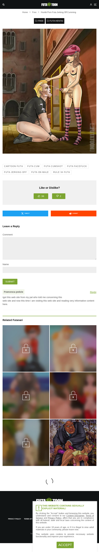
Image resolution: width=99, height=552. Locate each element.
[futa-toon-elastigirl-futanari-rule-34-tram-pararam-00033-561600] (26, 352)
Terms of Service (31, 519)
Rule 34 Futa (61, 172)
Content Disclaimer (75, 516)
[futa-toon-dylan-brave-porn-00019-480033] (73, 399)
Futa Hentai (56, 21)
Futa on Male (40, 172)
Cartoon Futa (13, 166)
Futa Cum (33, 166)
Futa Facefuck (77, 166)
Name (6, 264)
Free (41, 21)
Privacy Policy (14, 519)
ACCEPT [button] (65, 545)
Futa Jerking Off (15, 172)
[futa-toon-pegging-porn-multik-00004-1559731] (73, 352)
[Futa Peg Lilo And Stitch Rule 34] (73, 442)
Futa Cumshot (53, 166)
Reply (93, 292)
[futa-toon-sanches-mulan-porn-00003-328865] (26, 399)
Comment (8, 234)
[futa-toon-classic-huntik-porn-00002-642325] (26, 446)
